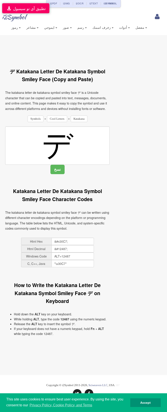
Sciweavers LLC (98, 385)
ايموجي (49, 27)
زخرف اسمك (102, 27)
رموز (15, 27)
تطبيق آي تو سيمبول (28, 8)
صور (66, 27)
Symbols (35, 118)
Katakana (79, 118)
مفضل (140, 27)
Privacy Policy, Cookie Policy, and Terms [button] (61, 405)
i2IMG (66, 3)
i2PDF (53, 3)
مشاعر (31, 27)
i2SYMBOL (110, 3)
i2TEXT (93, 3)
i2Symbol (14, 17)
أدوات (123, 27)
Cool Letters (57, 118)
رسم (81, 27)
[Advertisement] (84, 49)
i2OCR (80, 3)
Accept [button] (145, 402)
